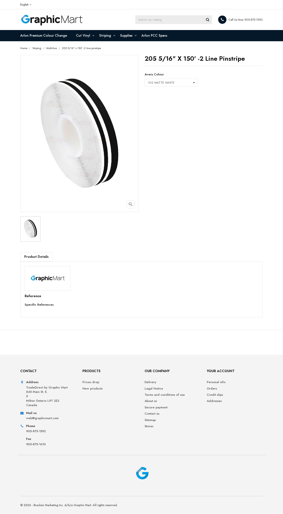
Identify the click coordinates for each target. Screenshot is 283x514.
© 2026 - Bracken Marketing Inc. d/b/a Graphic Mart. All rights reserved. (69, 505)
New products (92, 388)
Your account (221, 371)
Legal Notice (154, 388)
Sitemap (150, 420)
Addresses (214, 401)
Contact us (152, 413)
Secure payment (156, 407)
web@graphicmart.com (42, 418)
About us (151, 401)
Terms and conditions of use (165, 395)
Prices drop (90, 382)
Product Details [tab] (36, 256)
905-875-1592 (36, 431)
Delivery (150, 382)
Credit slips (215, 395)
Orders (212, 388)
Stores (149, 426)
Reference (33, 296)
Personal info (216, 382)
